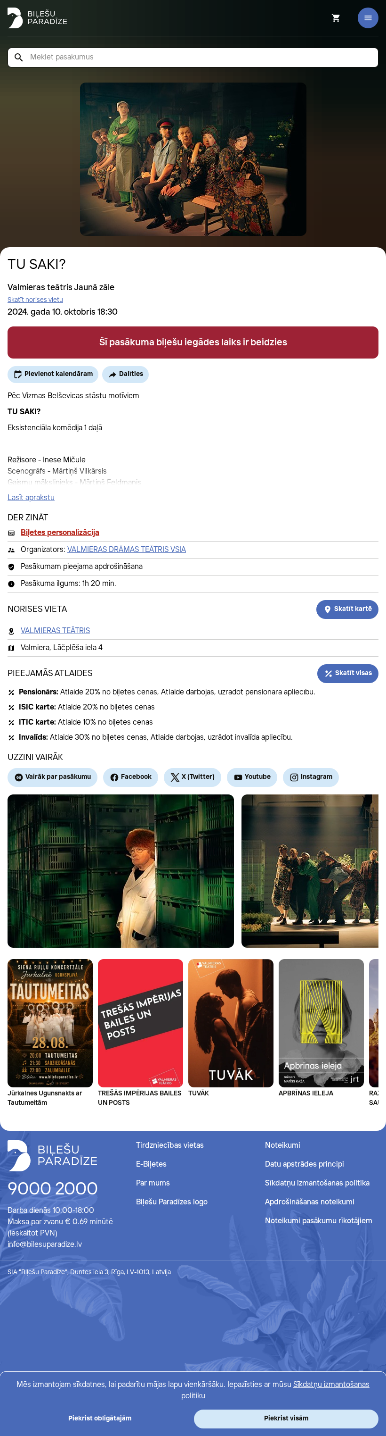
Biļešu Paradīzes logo (172, 1202)
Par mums (153, 1183)
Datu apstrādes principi (304, 1164)
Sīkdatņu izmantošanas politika (317, 1183)
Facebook (136, 777)
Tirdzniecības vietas (170, 1145)
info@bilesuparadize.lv (45, 1244)
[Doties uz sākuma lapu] (37, 18)
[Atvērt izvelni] (368, 18)
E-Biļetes (151, 1164)
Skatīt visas (353, 673)
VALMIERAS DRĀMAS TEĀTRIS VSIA (126, 549)
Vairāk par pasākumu (58, 777)
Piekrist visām (286, 1418)
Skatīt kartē (353, 609)
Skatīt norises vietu (35, 300)
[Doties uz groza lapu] (323, 18)
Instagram (316, 777)
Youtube (258, 777)
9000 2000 (53, 1189)
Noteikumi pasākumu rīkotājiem (318, 1221)
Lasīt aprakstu (31, 497)
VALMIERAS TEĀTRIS (55, 631)
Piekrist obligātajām (99, 1418)
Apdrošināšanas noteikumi (309, 1202)
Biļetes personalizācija (60, 532)
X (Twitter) (198, 777)
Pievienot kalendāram (58, 374)
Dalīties (131, 374)
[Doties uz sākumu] (52, 1155)
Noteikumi (282, 1145)
